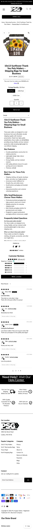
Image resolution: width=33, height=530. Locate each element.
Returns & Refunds (22, 455)
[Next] (9, 33)
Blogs (18, 460)
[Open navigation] (5, 9)
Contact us (16, 243)
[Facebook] (2, 507)
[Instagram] (4, 507)
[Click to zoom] (29, 33)
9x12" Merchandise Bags (8, 447)
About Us (19, 450)
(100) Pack (21, 91)
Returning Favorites (11, 22)
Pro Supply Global (17, 510)
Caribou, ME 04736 (6, 434)
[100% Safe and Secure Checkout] (30, 404)
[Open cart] (30, 9)
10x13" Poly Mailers (6, 444)
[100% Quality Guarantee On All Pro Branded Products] (13, 404)
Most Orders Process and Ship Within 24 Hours (23, 391)
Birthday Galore (5, 526)
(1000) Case (16, 95)
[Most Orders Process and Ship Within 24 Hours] (30, 393)
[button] (14, 250)
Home (3, 22)
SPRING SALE (16, 16)
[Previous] (4, 33)
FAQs (18, 463)
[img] (5, 289)
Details (5, 115)
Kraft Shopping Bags (7, 452)
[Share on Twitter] (16, 247)
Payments (19, 458)
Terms (18, 447)
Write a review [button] (16, 277)
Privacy (19, 444)
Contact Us (20, 452)
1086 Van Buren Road (7, 432)
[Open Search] (27, 9)
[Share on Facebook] (13, 247)
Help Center (16, 380)
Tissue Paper (4, 450)
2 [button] (15, 370)
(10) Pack (11, 91)
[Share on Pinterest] (19, 247)
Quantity (16, 99)
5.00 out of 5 (21, 259)
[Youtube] (7, 507)
